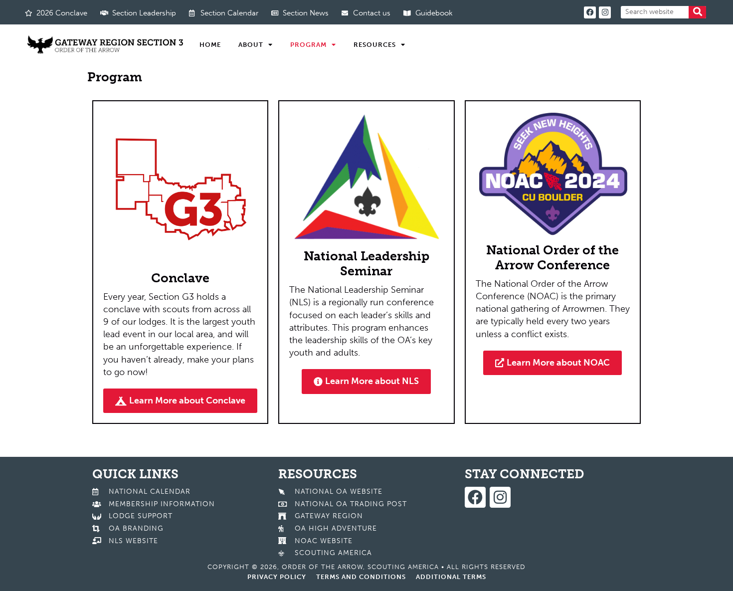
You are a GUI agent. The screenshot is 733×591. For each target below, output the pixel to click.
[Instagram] (605, 12)
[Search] (697, 12)
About (250, 44)
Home (210, 44)
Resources (375, 44)
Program (308, 44)
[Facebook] (590, 12)
